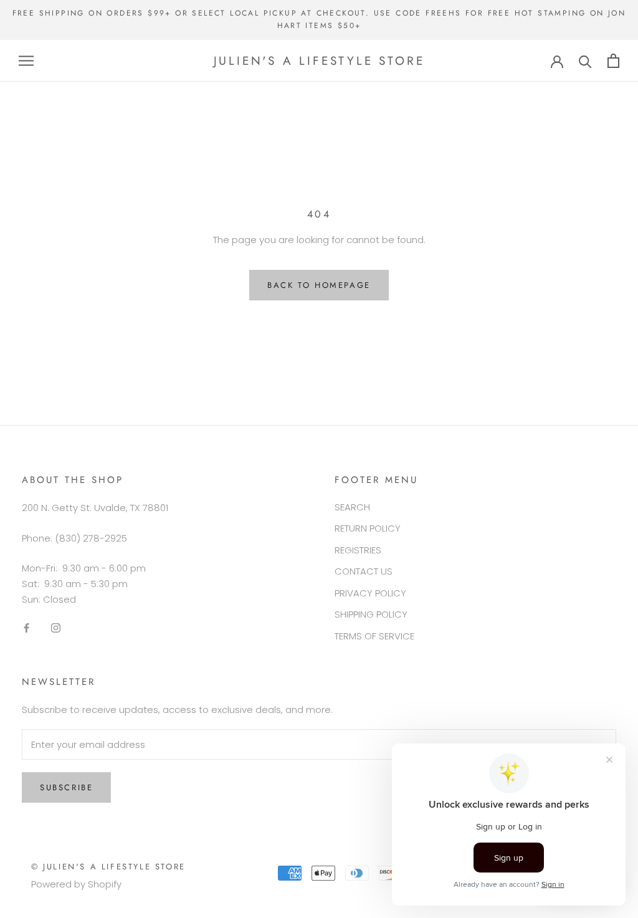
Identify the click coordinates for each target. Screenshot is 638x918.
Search (352, 507)
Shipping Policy (371, 614)
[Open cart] (613, 61)
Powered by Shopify (76, 884)
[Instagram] (55, 628)
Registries (358, 550)
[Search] (585, 60)
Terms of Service (374, 636)
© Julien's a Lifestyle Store (108, 867)
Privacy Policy (370, 593)
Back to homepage (319, 285)
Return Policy (368, 528)
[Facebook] (26, 628)
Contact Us (364, 571)
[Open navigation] (26, 60)
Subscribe (66, 787)
